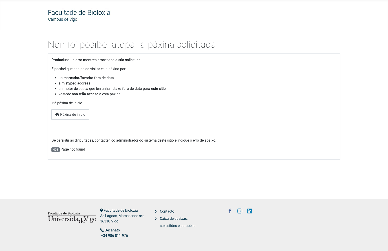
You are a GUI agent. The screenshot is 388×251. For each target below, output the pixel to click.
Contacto (167, 211)
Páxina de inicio (72, 114)
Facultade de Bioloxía (121, 210)
